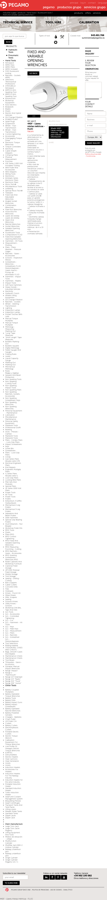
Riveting (8, 430)
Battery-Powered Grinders (12, 714)
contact (92, 2)
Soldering (9, 189)
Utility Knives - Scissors (11, 605)
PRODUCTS (11, 46)
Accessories (10, 136)
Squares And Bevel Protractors (13, 376)
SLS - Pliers (9, 633)
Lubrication (10, 415)
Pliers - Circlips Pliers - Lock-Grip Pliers (13, 441)
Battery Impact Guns (13, 702)
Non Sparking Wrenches (10, 403)
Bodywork (9, 107)
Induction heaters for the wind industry (14, 781)
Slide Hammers (11, 518)
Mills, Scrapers (11, 597)
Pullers (8, 499)
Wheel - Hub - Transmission (11, 127)
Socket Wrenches (12, 226)
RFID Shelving (11, 555)
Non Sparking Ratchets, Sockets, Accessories (12, 394)
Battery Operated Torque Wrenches (12, 695)
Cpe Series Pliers (12, 459)
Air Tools (8, 495)
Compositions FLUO (13, 235)
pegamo (49, 7)
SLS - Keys (9, 627)
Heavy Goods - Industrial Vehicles (12, 288)
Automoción (10, 98)
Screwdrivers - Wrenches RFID (11, 558)
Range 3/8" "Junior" (13, 683)
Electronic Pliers (11, 182)
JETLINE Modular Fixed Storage (12, 571)
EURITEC (9, 753)
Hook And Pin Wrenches (11, 213)
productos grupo (69, 7)
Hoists (7, 763)
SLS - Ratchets (11, 635)
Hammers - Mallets (13, 281)
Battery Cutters (11, 725)
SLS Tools (9, 612)
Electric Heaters (11, 757)
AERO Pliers (10, 67)
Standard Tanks (11, 813)
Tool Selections (11, 643)
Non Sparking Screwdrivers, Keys (12, 399)
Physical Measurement (11, 158)
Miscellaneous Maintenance (11, 418)
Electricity (9, 149)
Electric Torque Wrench (11, 737)
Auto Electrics (10, 105)
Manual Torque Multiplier (11, 319)
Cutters (8, 723)
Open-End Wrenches (9, 221)
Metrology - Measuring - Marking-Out (10, 329)
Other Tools (10, 685)
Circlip (8, 457)
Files (7, 589)
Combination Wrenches (10, 206)
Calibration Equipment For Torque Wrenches (12, 742)
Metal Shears (10, 595)
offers (88, 13)
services (97, 13)
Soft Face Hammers (13, 285)
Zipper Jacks (10, 815)
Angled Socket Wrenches (11, 202)
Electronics (9, 176)
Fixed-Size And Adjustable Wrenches (11, 197)
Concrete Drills (11, 587)
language (102, 2)
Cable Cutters (11, 585)
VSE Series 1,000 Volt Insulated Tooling (14, 164)
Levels (7, 356)
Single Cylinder (11, 858)
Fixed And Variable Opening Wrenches (13, 238)
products (78, 13)
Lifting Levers (10, 809)
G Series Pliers (11, 474)
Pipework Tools (11, 425)
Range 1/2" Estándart (13, 677)
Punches (9, 161)
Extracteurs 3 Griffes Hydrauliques (13, 502)
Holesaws (9, 591)
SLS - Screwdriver (12, 637)
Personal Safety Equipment (11, 422)
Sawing (8, 599)
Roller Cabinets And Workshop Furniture (13, 563)
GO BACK (33, 73)
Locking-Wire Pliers (13, 480)
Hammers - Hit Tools (14, 241)
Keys (7, 446)
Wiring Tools (10, 174)
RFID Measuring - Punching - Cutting (13, 548)
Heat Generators (12, 761)
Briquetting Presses (13, 801)
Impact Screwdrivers (13, 444)
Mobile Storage (11, 574)
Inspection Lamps (12, 310)
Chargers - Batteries (13, 717)
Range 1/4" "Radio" (13, 679)
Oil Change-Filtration (14, 117)
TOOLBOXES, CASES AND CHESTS (13, 649)
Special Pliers (10, 486)
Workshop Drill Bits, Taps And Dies (13, 609)
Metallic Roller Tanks (13, 811)
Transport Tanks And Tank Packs (13, 806)
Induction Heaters (12, 767)
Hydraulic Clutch (12, 293)
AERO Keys (9, 65)
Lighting (8, 308)
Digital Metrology (12, 348)
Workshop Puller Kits (13, 528)
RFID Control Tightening (10, 537)
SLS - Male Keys (11, 629)
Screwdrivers (10, 451)
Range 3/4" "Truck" (12, 681)
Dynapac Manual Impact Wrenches (12, 667)
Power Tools (10, 492)
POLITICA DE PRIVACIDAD (40, 890)
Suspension (10, 124)
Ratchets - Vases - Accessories (12, 254)
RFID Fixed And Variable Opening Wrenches (12, 543)
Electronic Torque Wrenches (12, 143)
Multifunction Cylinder (10, 842)
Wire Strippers (11, 172)
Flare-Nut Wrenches (13, 209)
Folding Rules (10, 354)
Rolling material (11, 645)
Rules (7, 371)
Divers (7, 111)
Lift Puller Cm (11, 721)
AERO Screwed (11, 69)
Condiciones (90, 156)
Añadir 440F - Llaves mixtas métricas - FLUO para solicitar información (57, 132)
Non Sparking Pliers (13, 390)
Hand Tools (10, 60)
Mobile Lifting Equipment (10, 296)
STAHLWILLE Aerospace (10, 87)
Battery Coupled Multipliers (12, 691)
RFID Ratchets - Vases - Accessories (13, 552)
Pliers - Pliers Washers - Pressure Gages (13, 249)
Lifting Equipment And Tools (12, 834)
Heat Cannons (11, 759)
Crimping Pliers (11, 155)
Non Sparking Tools (13, 379)
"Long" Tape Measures (10, 334)
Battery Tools (10, 698)
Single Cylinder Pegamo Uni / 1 (11, 861)
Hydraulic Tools (12, 51)
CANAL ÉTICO (67, 890)
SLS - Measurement (13, 631)
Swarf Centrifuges (12, 803)
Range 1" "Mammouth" (10, 674)
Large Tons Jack (12, 826)
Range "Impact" (11, 671)
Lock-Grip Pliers (11, 478)
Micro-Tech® (10, 184)
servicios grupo (95, 7)
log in (83, 2)
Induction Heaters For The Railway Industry (12, 776)
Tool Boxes (9, 660)
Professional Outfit (13, 427)
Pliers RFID (9, 534)
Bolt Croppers (11, 583)
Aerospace (9, 63)
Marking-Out (10, 362)
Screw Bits (9, 448)
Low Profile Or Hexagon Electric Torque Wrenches (12, 748)
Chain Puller (10, 719)
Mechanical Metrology (10, 368)
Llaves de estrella (12, 216)
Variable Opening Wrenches (12, 229)
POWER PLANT (11, 119)
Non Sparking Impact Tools (10, 387)
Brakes (8, 109)
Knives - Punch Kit (12, 593)
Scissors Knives (11, 601)
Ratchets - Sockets (12, 302)
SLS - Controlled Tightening (12, 617)
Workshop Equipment (9, 101)
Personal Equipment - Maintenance (13, 412)
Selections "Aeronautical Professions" (10, 82)
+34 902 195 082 (83, 875)
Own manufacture (14, 824)
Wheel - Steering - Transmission (12, 305)
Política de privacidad (93, 154)
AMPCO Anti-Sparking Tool (10, 91)
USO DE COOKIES (56, 890)
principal (74, 2)
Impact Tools (10, 283)
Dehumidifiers (11, 755)
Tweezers (9, 193)
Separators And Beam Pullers (11, 514)
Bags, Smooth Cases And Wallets (13, 653)
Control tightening (12, 134)
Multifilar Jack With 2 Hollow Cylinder (13, 846)
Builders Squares (12, 346)
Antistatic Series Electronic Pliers (11, 179)
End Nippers (10, 467)
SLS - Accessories (12, 614)
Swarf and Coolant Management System (14, 798)
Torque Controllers (13, 147)
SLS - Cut (9, 620)
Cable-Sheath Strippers (11, 152)
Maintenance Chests (13, 656)
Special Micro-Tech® (14, 191)
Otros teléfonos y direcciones (86, 878)
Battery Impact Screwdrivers (11, 705)
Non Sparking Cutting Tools (10, 382)
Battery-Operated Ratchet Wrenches (12, 710)
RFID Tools (9, 530)
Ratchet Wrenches (12, 224)
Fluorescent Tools (12, 233)
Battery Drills (10, 700)
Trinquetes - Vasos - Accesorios (13, 663)
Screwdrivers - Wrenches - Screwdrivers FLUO (13, 264)
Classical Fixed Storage (11, 567)
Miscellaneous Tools (13, 186)
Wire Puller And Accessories (11, 169)
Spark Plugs (10, 121)
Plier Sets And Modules (11, 483)
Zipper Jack (10, 818)
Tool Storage (10, 576)
